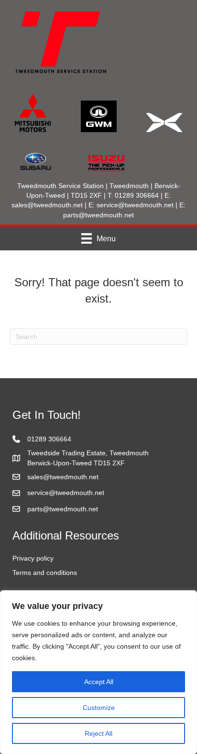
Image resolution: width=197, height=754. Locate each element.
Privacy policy (33, 558)
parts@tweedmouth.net (98, 215)
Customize (99, 707)
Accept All (98, 682)
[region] (98, 672)
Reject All (98, 733)
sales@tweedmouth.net (47, 205)
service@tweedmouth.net (135, 205)
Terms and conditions (44, 572)
